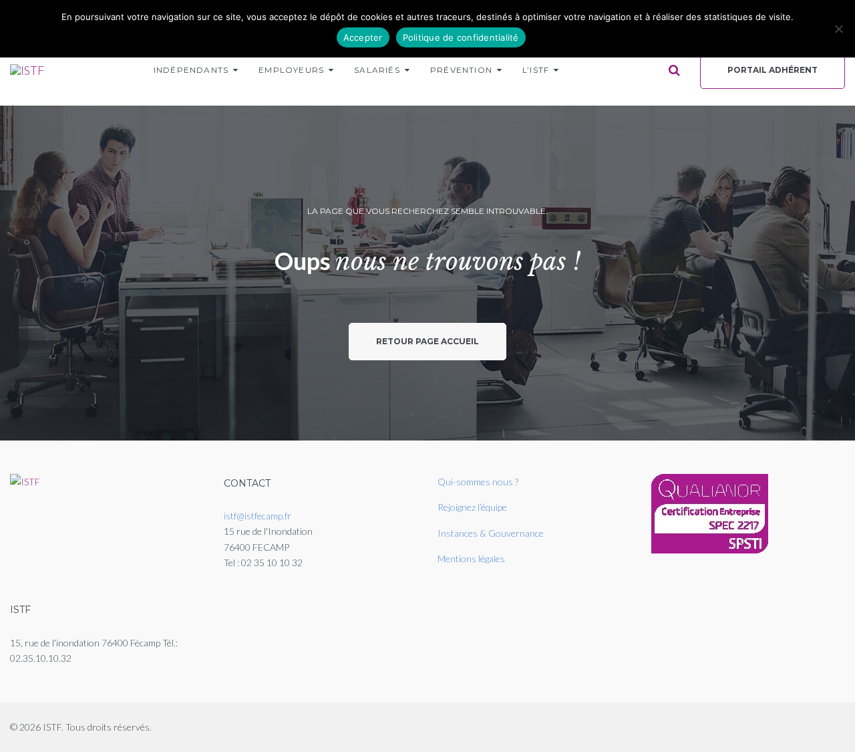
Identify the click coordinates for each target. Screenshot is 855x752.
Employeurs (291, 70)
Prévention (461, 70)
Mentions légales (471, 558)
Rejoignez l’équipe (472, 507)
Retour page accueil (427, 341)
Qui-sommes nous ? (478, 481)
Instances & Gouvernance (491, 533)
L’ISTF (535, 70)
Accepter (363, 37)
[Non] (838, 28)
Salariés (377, 70)
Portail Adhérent (772, 70)
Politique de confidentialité (461, 37)
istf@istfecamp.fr (257, 515)
